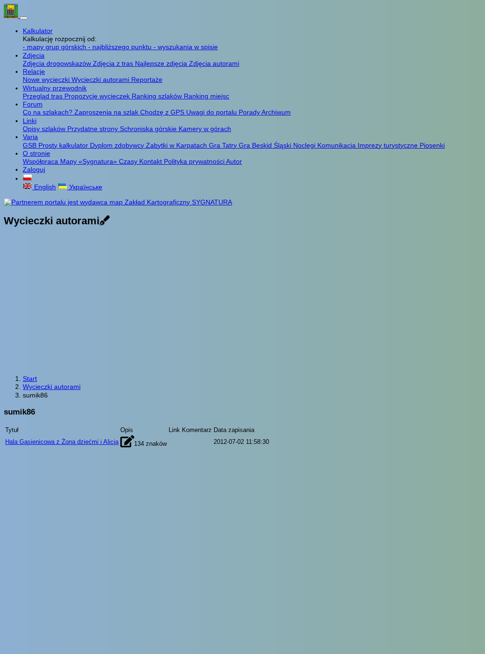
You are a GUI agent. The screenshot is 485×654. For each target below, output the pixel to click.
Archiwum (276, 112)
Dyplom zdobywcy (118, 145)
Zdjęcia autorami (214, 63)
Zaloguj (34, 169)
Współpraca (41, 161)
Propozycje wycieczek (98, 96)
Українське (84, 187)
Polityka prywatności (195, 161)
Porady (250, 112)
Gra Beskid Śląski (266, 145)
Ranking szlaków (158, 96)
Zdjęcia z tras (114, 63)
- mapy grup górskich (55, 47)
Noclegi (305, 145)
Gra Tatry (224, 145)
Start (30, 378)
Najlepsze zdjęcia (162, 63)
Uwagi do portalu (212, 112)
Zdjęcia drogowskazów (58, 63)
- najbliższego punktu (120, 47)
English (44, 187)
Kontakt (151, 161)
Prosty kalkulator (64, 145)
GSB (30, 145)
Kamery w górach (205, 129)
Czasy (129, 161)
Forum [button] (33, 104)
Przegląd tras (43, 96)
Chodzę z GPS (163, 112)
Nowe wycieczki (47, 79)
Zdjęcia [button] (34, 55)
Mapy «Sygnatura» (89, 161)
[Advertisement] (242, 302)
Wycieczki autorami (101, 79)
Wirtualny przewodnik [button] (55, 88)
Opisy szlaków (45, 129)
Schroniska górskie (149, 129)
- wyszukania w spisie (185, 47)
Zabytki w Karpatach (177, 145)
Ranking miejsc (206, 96)
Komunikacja (337, 145)
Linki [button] (29, 120)
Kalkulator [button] (38, 31)
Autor (234, 161)
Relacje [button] (34, 71)
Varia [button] (30, 137)
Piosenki (432, 145)
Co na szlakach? (48, 112)
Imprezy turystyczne (389, 145)
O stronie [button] (36, 153)
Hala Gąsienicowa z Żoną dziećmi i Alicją (61, 441)
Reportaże (146, 79)
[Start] (12, 15)
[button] (27, 178)
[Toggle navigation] (23, 18)
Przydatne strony (93, 129)
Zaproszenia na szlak (107, 112)
